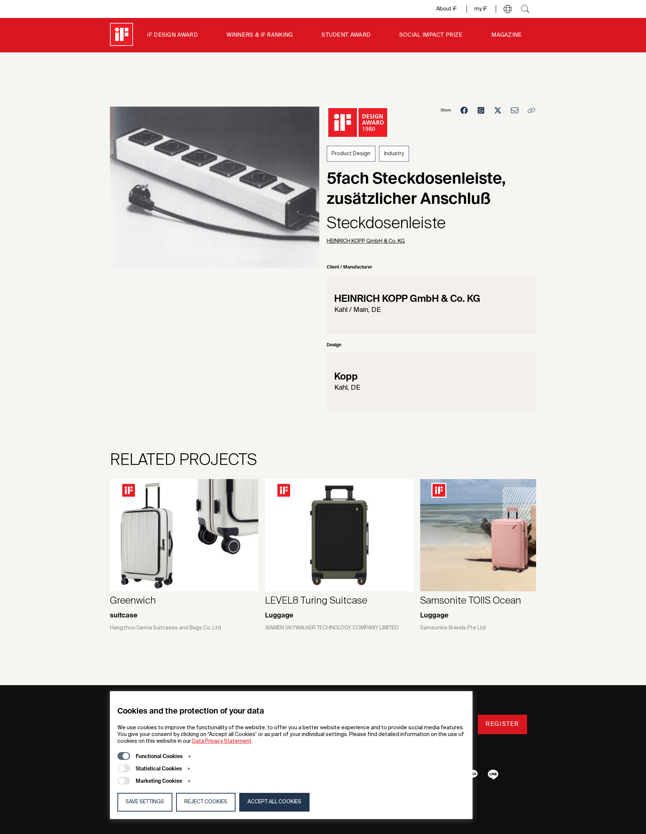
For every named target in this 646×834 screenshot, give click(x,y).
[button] (508, 9)
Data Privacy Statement (222, 741)
